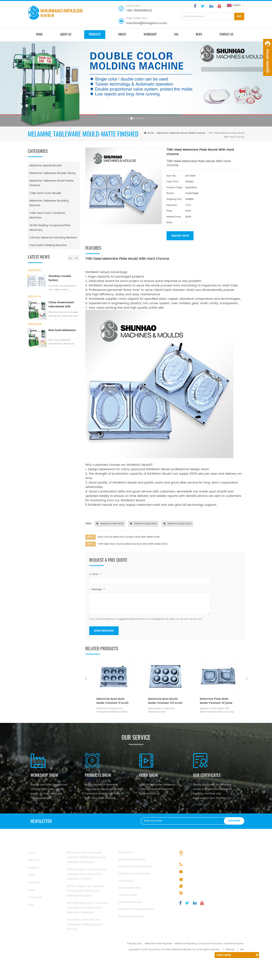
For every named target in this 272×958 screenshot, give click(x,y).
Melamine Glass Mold (179, 523)
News (199, 34)
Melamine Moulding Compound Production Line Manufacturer (209, 943)
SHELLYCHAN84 (194, 893)
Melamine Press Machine (158, 943)
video (31, 875)
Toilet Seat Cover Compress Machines (47, 215)
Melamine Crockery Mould (134, 874)
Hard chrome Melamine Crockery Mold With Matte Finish (129, 537)
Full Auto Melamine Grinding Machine (53, 237)
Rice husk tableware (62, 330)
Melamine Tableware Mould (135, 867)
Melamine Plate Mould (132, 860)
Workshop (150, 34)
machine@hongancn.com (146, 23)
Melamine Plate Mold (111, 523)
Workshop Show (44, 775)
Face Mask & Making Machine (48, 245)
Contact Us (35, 897)
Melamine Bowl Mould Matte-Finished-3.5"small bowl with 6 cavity (113, 701)
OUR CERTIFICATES (206, 775)
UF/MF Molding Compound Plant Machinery (49, 227)
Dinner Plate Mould (130, 902)
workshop (34, 882)
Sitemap (229, 949)
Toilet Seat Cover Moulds (45, 193)
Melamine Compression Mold (136, 909)
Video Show (148, 775)
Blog (30, 905)
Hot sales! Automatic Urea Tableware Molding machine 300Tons (85, 924)
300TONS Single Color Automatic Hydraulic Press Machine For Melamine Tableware (87, 907)
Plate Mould (126, 881)
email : (97, 574)
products (95, 34)
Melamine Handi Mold (132, 917)
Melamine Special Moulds (45, 165)
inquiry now (180, 236)
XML (242, 949)
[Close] (267, 78)
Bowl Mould (125, 852)
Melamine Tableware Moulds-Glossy (52, 173)
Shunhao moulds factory (59, 278)
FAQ (176, 34)
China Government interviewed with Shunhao (61, 304)
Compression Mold (130, 888)
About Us (33, 860)
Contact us (226, 34)
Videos (122, 34)
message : (98, 589)
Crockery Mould (128, 895)
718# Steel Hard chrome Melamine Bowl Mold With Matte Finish (133, 544)
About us (65, 34)
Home (32, 853)
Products (33, 868)
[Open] (267, 57)
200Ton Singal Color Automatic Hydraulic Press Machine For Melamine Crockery (86, 874)
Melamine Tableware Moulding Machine (48, 203)
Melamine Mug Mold (145, 523)
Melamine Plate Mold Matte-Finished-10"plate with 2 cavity (164, 701)
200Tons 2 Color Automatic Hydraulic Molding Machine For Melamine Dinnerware (86, 857)
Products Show (98, 775)
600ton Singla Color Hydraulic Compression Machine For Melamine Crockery (86, 891)
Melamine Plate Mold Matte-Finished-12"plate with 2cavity (216, 701)
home (39, 34)
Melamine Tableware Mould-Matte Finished (181, 133)
